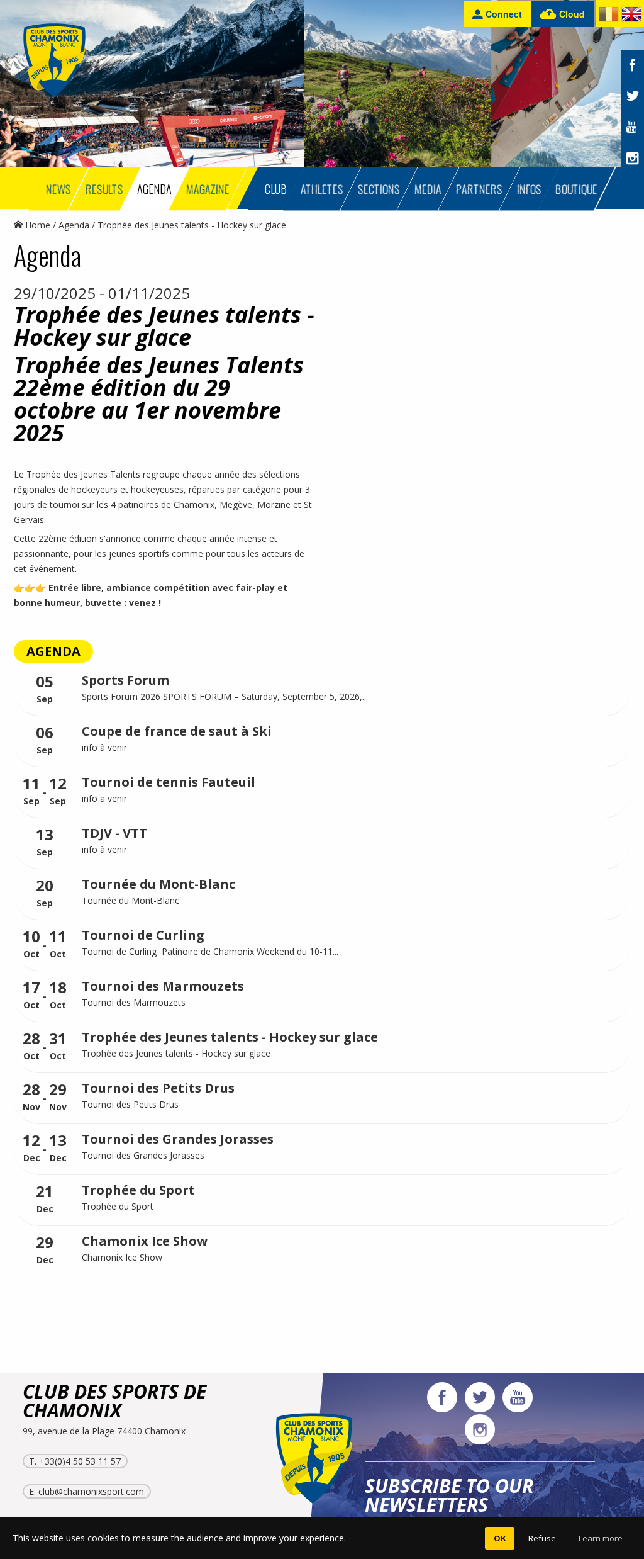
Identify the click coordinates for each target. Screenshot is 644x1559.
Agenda (73, 225)
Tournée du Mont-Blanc (158, 883)
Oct (31, 944)
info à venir (106, 747)
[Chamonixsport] (54, 60)
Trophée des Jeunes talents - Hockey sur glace (230, 1036)
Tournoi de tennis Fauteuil (168, 782)
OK (500, 1538)
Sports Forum (125, 680)
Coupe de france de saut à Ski (177, 731)
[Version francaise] (609, 16)
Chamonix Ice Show (145, 1240)
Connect (502, 14)
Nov (31, 1097)
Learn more (601, 1538)
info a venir (106, 798)
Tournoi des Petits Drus (158, 1087)
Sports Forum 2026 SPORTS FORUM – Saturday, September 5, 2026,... (225, 696)
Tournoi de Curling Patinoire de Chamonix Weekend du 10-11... (210, 951)
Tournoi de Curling (143, 934)
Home (36, 225)
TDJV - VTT (114, 833)
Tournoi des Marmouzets (163, 985)
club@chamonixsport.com (91, 1491)
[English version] (631, 16)
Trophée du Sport (138, 1189)
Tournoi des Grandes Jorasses (178, 1138)
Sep (44, 689)
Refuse (542, 1538)
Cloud (571, 14)
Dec (31, 1148)
